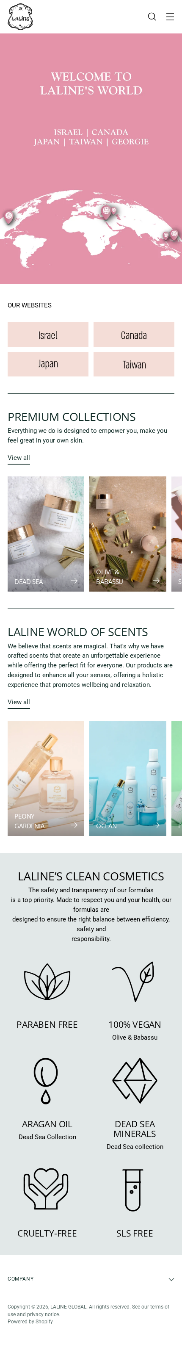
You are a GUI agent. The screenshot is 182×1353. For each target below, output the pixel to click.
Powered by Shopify (30, 1322)
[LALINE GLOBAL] (20, 16)
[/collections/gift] (91, 158)
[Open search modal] (151, 16)
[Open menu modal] (170, 16)
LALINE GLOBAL (68, 1307)
